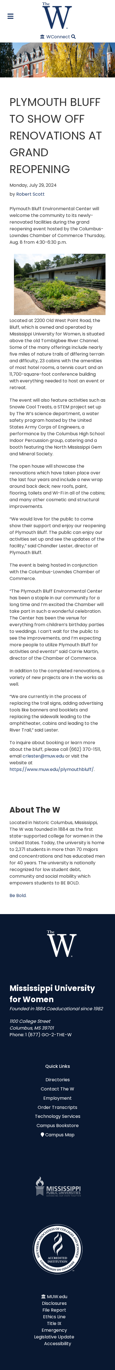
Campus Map (60, 1135)
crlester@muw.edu (43, 756)
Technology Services (57, 1116)
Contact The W (57, 1089)
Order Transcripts (57, 1107)
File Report (54, 1310)
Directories (57, 1079)
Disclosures (54, 1303)
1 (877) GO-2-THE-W (48, 1034)
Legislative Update (54, 1337)
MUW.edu (57, 1296)
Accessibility (57, 1343)
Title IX (54, 1323)
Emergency (54, 1330)
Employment (57, 1098)
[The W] (57, 15)
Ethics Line (54, 1317)
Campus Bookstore (58, 1125)
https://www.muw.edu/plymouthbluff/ (51, 769)
